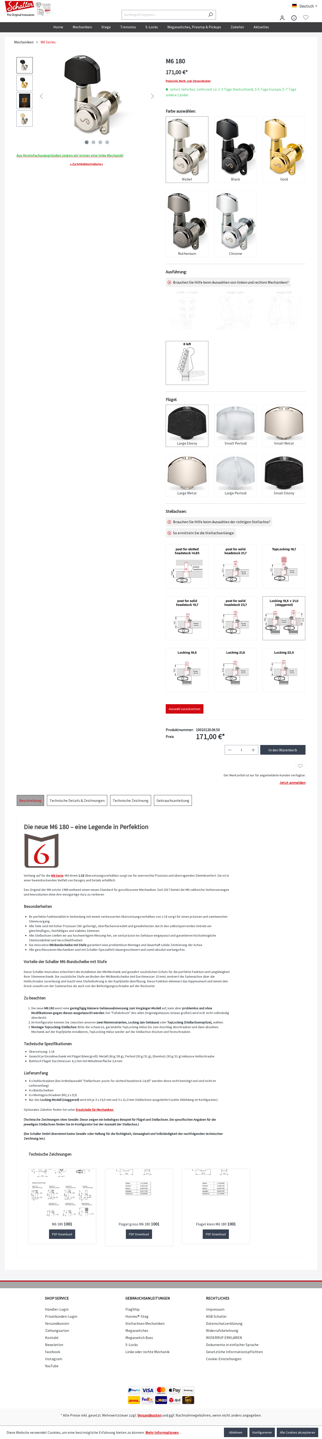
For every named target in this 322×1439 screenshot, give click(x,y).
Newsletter (54, 1344)
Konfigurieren (262, 1432)
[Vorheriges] (41, 96)
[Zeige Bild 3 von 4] (100, 142)
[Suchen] (210, 15)
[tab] (30, 800)
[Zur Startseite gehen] (28, 9)
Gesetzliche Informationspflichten (234, 1351)
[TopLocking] (284, 567)
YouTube (51, 1365)
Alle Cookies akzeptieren (297, 1432)
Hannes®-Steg (137, 1316)
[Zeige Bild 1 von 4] (87, 142)
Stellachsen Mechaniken (145, 1323)
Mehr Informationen (162, 1432)
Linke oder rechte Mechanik (147, 1351)
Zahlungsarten (57, 1330)
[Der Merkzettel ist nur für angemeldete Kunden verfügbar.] (306, 17)
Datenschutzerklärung (224, 1323)
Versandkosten (57, 1323)
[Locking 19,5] (187, 670)
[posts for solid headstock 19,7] (187, 618)
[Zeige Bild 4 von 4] (107, 142)
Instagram (53, 1358)
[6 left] (187, 363)
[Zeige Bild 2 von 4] (93, 142)
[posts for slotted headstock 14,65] (187, 567)
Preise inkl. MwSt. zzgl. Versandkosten (188, 81)
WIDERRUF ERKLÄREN (224, 1337)
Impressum (215, 1309)
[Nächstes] (152, 96)
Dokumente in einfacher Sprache (232, 1344)
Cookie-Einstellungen (223, 1358)
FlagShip (132, 1309)
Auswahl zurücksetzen (184, 709)
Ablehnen (235, 1432)
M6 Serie (57, 875)
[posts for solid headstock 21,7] (235, 567)
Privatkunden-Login (61, 1316)
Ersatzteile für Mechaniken (94, 1109)
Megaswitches (136, 1330)
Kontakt (52, 1337)
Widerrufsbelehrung (222, 1330)
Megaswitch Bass (139, 1337)
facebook (52, 1351)
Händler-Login (57, 1309)
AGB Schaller (216, 1316)
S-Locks (131, 1344)
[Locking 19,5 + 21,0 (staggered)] (284, 618)
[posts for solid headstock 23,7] (235, 618)
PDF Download (62, 1234)
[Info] (294, 17)
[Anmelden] (282, 17)
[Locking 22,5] (284, 670)
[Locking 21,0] (235, 670)
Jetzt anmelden (292, 782)
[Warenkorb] (314, 17)
